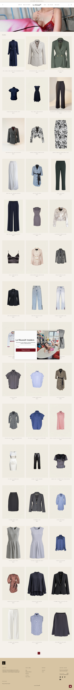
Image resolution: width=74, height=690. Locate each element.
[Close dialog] (58, 332)
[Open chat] (70, 686)
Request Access (26, 350)
